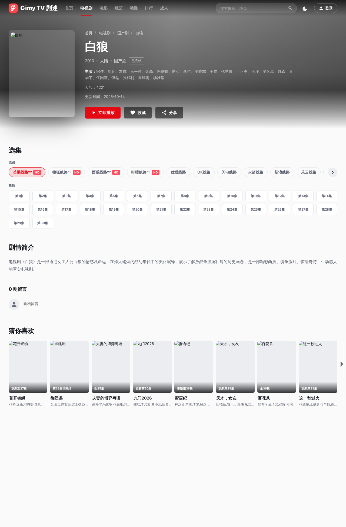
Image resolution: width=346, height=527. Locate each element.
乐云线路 (308, 172)
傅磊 (115, 77)
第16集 (43, 209)
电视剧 (86, 8)
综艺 (119, 8)
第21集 (161, 209)
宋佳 (100, 71)
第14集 (327, 196)
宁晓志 (200, 71)
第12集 (280, 196)
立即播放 (106, 112)
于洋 (255, 71)
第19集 (114, 209)
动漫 (134, 8)
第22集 (185, 209)
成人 (164, 8)
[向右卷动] (332, 172)
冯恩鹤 (162, 71)
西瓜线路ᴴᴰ (105, 172)
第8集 (185, 196)
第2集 (43, 196)
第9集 (208, 196)
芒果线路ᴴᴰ (26, 172)
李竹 (187, 71)
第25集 (256, 209)
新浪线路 (282, 172)
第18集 (90, 209)
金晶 (149, 71)
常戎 (123, 71)
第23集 (208, 209)
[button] (341, 364)
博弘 (175, 71)
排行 (149, 8)
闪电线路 (229, 172)
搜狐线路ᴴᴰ (65, 172)
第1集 (19, 196)
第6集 (137, 196)
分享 (173, 112)
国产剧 (123, 33)
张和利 (128, 77)
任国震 (102, 77)
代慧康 (226, 71)
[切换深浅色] (305, 8)
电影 (103, 8)
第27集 (303, 209)
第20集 (137, 209)
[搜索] (290, 8)
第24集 (232, 209)
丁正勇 (242, 71)
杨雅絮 (158, 77)
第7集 (161, 196)
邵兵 (111, 71)
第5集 (113, 196)
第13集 (303, 196)
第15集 (19, 209)
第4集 (90, 196)
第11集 (256, 196)
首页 (69, 8)
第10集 (232, 196)
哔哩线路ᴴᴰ (144, 172)
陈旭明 (143, 77)
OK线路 (203, 172)
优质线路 (178, 172)
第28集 (327, 209)
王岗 (213, 71)
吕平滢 (136, 71)
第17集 (66, 209)
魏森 (281, 71)
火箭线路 (255, 172)
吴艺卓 (268, 71)
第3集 (66, 196)
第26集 (279, 209)
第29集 (19, 223)
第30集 (42, 223)
